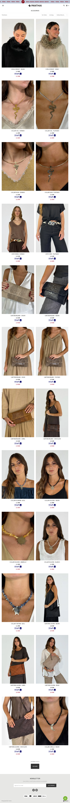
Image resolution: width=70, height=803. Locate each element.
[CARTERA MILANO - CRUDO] (18, 289)
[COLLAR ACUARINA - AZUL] (18, 474)
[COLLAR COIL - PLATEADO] (52, 104)
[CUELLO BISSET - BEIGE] (52, 43)
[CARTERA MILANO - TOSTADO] (52, 351)
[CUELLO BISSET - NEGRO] (18, 43)
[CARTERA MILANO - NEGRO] (52, 289)
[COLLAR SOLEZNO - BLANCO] (52, 536)
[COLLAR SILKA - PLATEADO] (52, 166)
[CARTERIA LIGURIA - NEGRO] (52, 597)
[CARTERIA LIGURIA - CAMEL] (18, 659)
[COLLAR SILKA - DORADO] (18, 166)
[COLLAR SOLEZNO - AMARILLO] (18, 536)
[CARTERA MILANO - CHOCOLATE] (52, 413)
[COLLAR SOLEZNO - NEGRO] (52, 474)
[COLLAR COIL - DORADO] (18, 104)
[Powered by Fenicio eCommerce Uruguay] (65, 801)
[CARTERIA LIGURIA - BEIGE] (52, 659)
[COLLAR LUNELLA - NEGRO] (52, 721)
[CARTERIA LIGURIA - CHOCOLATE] (18, 721)
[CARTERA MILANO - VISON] (18, 351)
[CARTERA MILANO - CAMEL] (18, 413)
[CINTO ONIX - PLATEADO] (52, 228)
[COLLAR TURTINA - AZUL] (18, 597)
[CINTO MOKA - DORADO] (18, 228)
